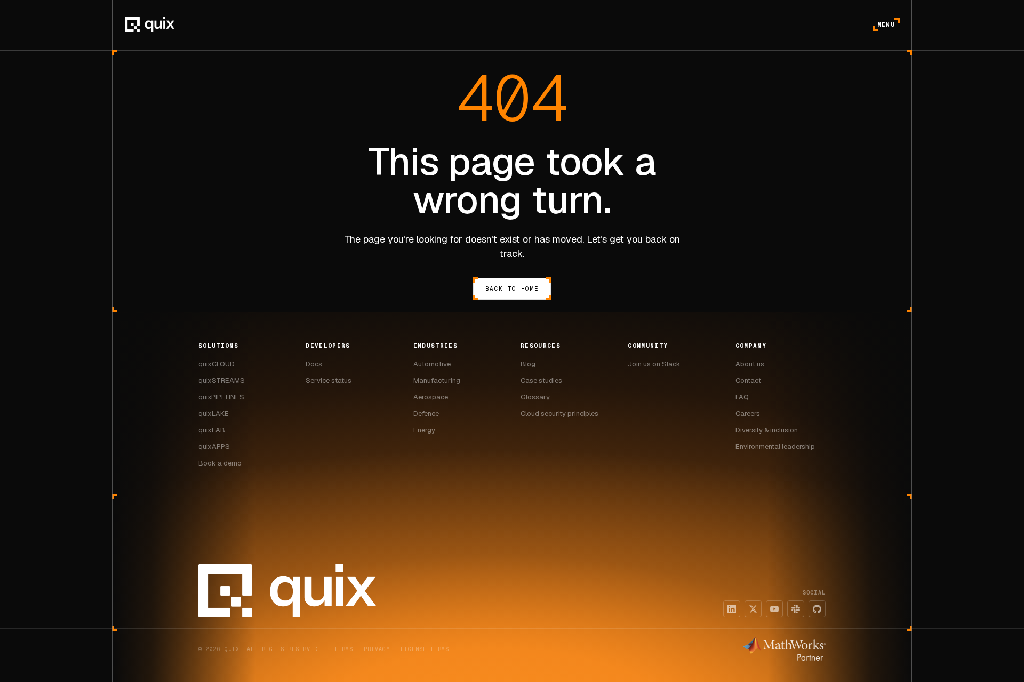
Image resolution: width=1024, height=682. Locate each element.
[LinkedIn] (731, 608)
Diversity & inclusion (766, 430)
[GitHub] (817, 608)
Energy (424, 430)
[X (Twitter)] (753, 608)
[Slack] (795, 608)
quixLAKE (213, 413)
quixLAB (211, 430)
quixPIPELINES (221, 397)
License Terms (425, 649)
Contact (748, 380)
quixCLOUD (216, 363)
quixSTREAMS (221, 380)
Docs (314, 363)
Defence (426, 413)
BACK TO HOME (512, 288)
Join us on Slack (654, 363)
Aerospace (430, 397)
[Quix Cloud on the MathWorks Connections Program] (784, 649)
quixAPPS (214, 446)
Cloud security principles (559, 413)
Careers (747, 413)
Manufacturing (436, 380)
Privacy (377, 649)
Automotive (432, 363)
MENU (886, 24)
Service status (328, 380)
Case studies (541, 380)
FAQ (742, 397)
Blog (528, 363)
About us (749, 363)
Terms (343, 649)
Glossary (535, 397)
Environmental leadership (775, 446)
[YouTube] (774, 608)
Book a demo (220, 463)
